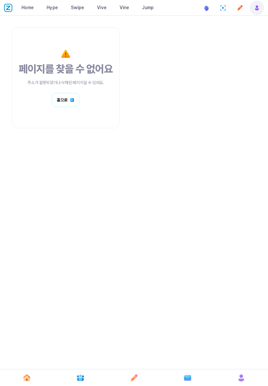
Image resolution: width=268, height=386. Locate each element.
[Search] (223, 8)
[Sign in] (257, 8)
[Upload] (240, 8)
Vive (102, 7)
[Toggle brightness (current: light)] (206, 8)
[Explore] (80, 377)
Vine (124, 7)
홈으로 (62, 99)
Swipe (77, 7)
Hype (52, 7)
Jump (148, 7)
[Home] (27, 377)
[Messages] (187, 377)
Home (28, 7)
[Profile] (241, 377)
